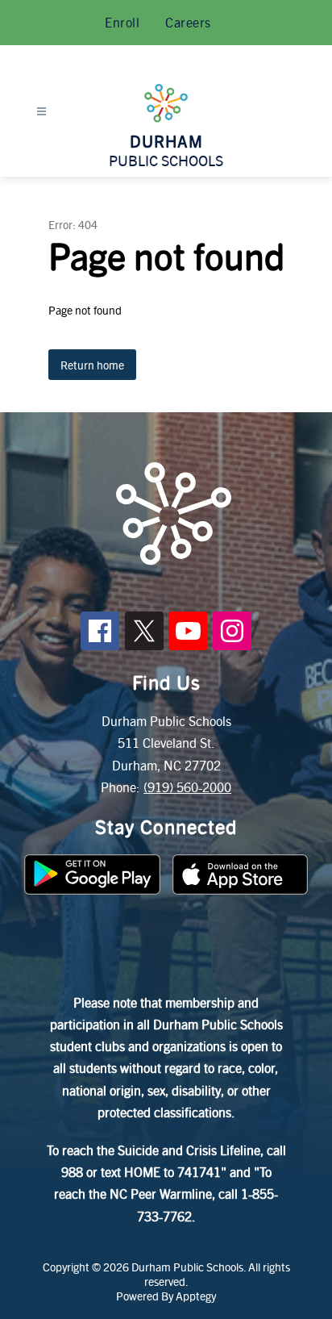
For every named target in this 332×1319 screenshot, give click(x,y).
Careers (188, 22)
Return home (92, 364)
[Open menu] (41, 111)
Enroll (122, 22)
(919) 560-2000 (187, 786)
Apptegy (196, 1295)
